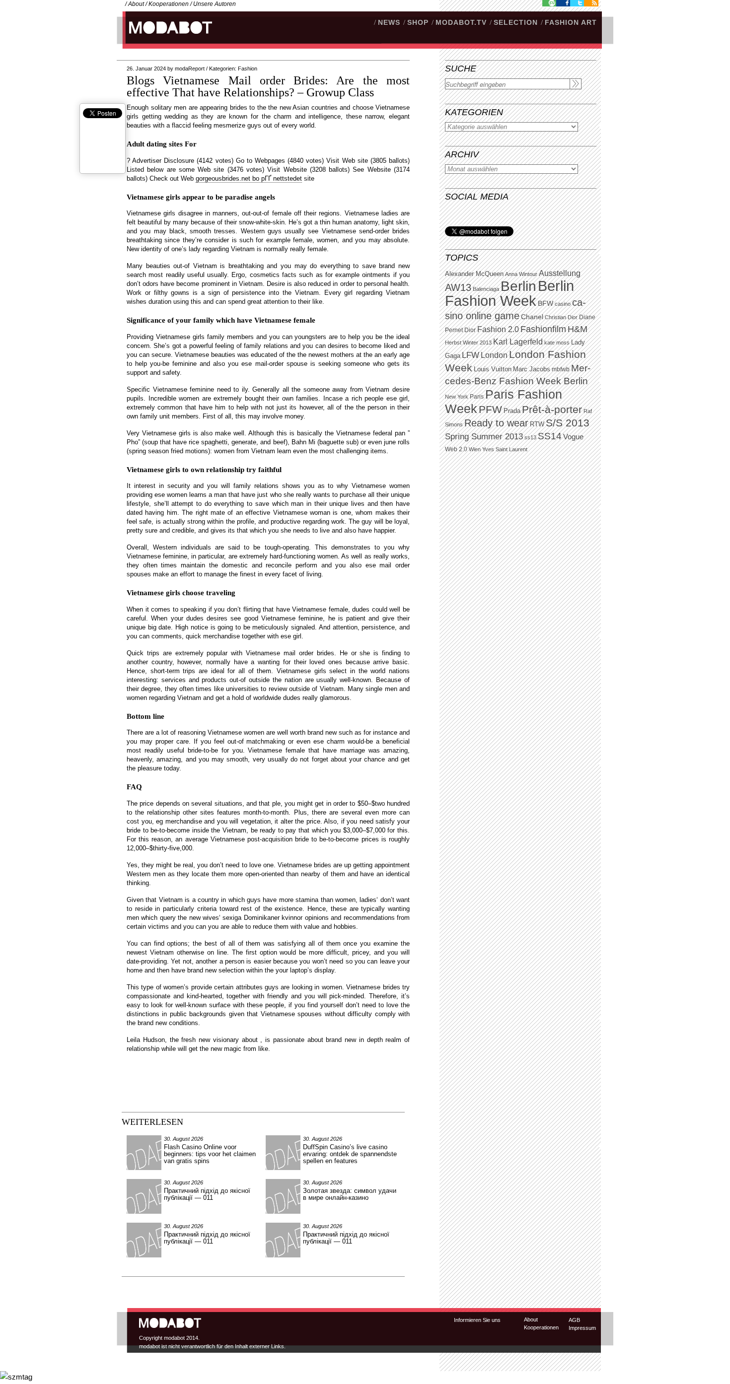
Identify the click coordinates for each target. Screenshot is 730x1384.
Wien (475, 449)
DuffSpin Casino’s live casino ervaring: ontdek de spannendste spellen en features (350, 1154)
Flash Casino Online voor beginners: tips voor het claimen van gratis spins (210, 1154)
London (494, 355)
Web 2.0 (456, 449)
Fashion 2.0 (498, 329)
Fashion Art (571, 22)
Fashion (247, 68)
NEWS (389, 22)
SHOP (418, 22)
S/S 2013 (567, 423)
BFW (545, 303)
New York (456, 397)
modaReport (190, 68)
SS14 (550, 436)
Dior (470, 330)
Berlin (518, 286)
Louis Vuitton (492, 369)
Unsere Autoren (214, 3)
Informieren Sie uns (477, 1320)
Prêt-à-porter (552, 409)
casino (563, 304)
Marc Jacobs (531, 369)
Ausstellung (560, 273)
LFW (470, 355)
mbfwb (561, 369)
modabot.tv (461, 22)
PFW (490, 409)
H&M (577, 329)
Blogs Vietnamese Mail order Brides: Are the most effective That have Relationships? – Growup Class (268, 86)
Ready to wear (496, 422)
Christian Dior (561, 317)
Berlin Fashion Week (509, 293)
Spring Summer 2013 (484, 436)
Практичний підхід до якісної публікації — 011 (207, 1194)
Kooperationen (168, 3)
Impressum (582, 1328)
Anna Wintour (521, 274)
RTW (537, 424)
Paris (477, 396)
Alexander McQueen (474, 274)
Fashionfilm (543, 329)
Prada (512, 411)
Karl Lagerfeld (518, 342)
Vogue (573, 437)
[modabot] (165, 37)
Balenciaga (486, 289)
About (136, 3)
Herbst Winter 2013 (468, 343)
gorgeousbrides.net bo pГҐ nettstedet (249, 178)
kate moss (557, 343)
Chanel (532, 317)
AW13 (458, 287)
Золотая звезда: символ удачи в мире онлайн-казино (349, 1194)
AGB (574, 1320)
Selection (516, 22)
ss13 (530, 437)
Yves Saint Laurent (504, 449)
